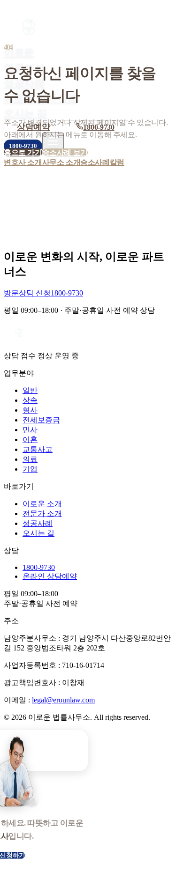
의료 (30, 459)
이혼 (30, 439)
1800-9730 (23, 145)
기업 (30, 469)
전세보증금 (41, 420)
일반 (30, 390)
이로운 (19, 53)
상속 (30, 400)
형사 (30, 410)
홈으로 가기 (23, 152)
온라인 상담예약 (50, 576)
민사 (30, 430)
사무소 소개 (61, 162)
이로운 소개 (42, 504)
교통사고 (38, 449)
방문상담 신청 (27, 293)
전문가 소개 (42, 513)
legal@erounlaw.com (63, 700)
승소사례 (94, 162)
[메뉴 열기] (53, 142)
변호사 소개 (23, 162)
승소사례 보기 (65, 152)
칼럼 (117, 162)
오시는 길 (25, 113)
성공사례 (38, 523)
